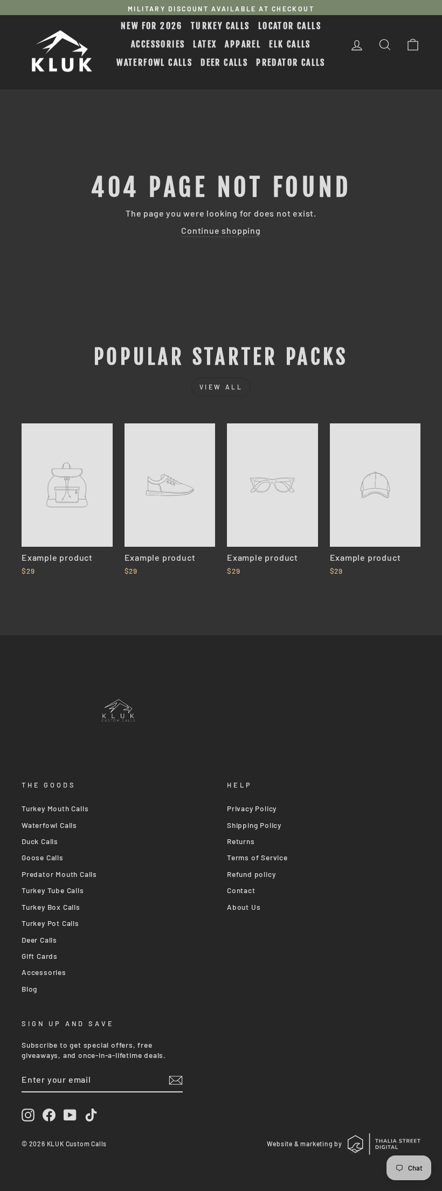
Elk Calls (290, 44)
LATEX (205, 44)
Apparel (243, 44)
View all (221, 387)
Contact (241, 890)
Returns (241, 841)
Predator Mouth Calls (59, 874)
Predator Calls (291, 62)
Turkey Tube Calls (53, 890)
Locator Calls (289, 25)
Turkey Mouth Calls (55, 808)
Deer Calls (224, 62)
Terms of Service (257, 857)
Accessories (158, 44)
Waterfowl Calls (154, 62)
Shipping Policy (254, 825)
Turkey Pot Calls (50, 923)
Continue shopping (221, 230)
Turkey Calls (220, 25)
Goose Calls (43, 857)
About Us (243, 906)
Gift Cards (40, 955)
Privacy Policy (252, 808)
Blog (29, 988)
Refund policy (251, 874)
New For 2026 (152, 25)
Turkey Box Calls (51, 906)
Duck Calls (40, 841)
